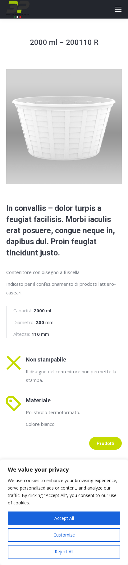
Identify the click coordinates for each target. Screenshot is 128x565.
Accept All (64, 518)
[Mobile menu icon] (118, 9)
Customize (64, 535)
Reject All (64, 551)
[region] (64, 512)
